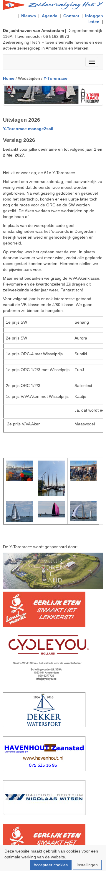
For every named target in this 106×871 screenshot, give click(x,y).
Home (8, 78)
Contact (71, 15)
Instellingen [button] (87, 864)
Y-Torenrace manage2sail (28, 128)
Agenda (49, 15)
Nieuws (28, 15)
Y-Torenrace (55, 78)
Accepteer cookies (51, 864)
